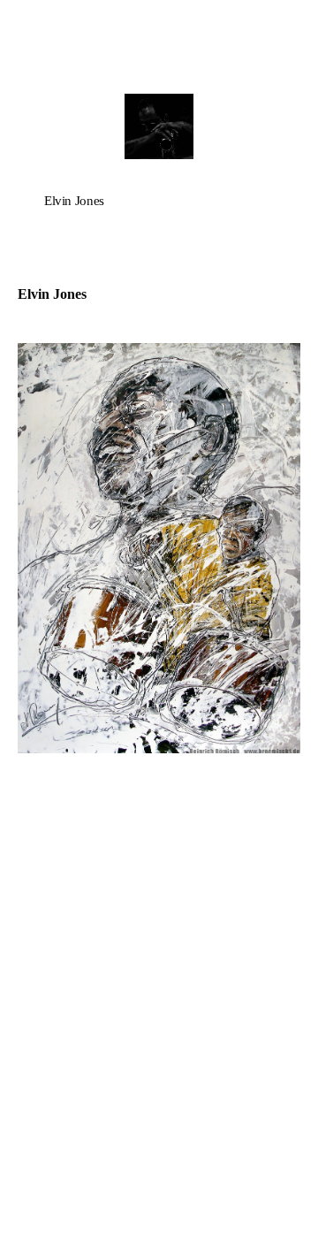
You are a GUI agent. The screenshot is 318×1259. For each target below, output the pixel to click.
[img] (159, 126)
